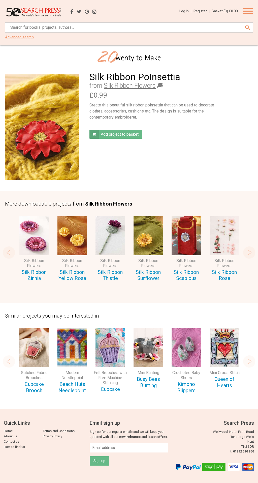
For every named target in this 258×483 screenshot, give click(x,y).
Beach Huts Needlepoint (72, 387)
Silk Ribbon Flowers (130, 85)
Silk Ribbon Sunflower (148, 275)
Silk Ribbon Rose (224, 275)
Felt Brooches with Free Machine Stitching (110, 377)
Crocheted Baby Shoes (186, 375)
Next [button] (249, 252)
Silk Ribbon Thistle (110, 275)
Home (8, 431)
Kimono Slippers (186, 387)
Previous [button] (9, 252)
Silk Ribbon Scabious (186, 275)
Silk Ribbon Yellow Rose (72, 275)
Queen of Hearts (224, 382)
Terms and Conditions (59, 431)
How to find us (14, 447)
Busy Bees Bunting (148, 382)
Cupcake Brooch (34, 387)
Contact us (11, 441)
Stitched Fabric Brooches (34, 375)
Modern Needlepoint (72, 375)
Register (202, 11)
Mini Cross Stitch (224, 372)
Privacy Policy (52, 436)
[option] (34, 249)
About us (10, 436)
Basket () (225, 11)
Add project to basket (119, 134)
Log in (185, 11)
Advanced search (19, 37)
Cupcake (110, 389)
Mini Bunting (148, 372)
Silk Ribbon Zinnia (34, 275)
